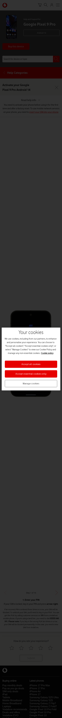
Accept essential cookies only (30, 373)
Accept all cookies (31, 364)
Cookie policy (47, 353)
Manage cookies (31, 383)
